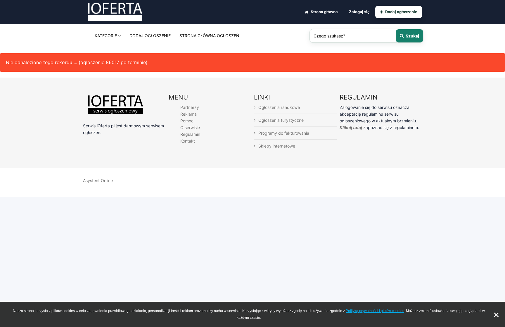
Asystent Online (98, 180)
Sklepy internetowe (276, 145)
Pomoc (186, 120)
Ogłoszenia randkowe (279, 107)
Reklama (188, 114)
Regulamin (190, 134)
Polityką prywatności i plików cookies (375, 311)
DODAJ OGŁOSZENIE (150, 35)
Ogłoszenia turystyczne (281, 120)
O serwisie (190, 127)
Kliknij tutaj (351, 127)
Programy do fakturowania (283, 133)
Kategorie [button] (106, 35)
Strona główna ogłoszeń (209, 35)
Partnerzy (189, 107)
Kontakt (187, 140)
